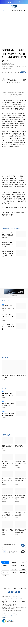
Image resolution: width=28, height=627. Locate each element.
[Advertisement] (14, 162)
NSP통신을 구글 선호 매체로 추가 (11, 2)
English (7, 614)
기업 (5, 562)
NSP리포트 (15, 11)
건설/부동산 (5, 565)
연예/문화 (5, 572)
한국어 (3, 614)
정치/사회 (23, 569)
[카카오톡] (8, 72)
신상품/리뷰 (22, 572)
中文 (14, 614)
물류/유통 (14, 565)
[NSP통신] (14, 6)
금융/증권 (14, 562)
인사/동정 (14, 572)
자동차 (22, 565)
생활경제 (14, 569)
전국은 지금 (8, 11)
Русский (17, 614)
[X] (6, 72)
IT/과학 (22, 562)
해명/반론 (5, 576)
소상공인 (21, 11)
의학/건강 (5, 569)
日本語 (11, 614)
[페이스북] (3, 72)
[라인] (11, 72)
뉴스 (3, 11)
